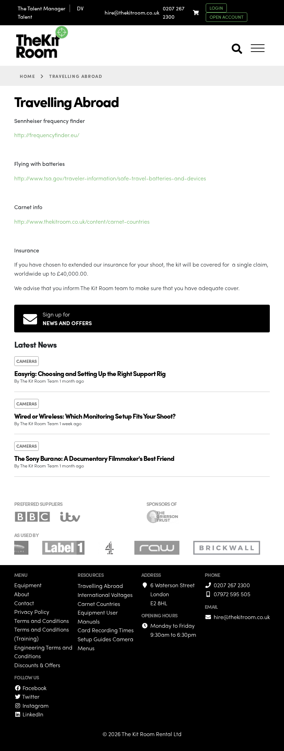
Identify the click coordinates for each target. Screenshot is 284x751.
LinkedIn (32, 714)
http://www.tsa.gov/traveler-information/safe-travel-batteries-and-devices (110, 178)
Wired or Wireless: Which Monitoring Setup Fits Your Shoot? (94, 416)
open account (226, 17)
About (21, 594)
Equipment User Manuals (98, 616)
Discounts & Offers (37, 665)
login (216, 8)
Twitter (30, 696)
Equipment (28, 585)
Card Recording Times (106, 630)
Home (27, 76)
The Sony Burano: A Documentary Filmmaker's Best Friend (94, 458)
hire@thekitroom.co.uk (132, 12)
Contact (24, 603)
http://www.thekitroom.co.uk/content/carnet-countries (82, 221)
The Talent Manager (41, 8)
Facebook (33, 688)
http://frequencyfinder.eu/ (46, 135)
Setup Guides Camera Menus (105, 643)
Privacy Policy (31, 612)
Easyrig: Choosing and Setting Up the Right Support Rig (90, 373)
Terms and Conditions (41, 621)
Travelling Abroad (100, 586)
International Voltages (105, 595)
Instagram (34, 705)
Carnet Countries (99, 604)
